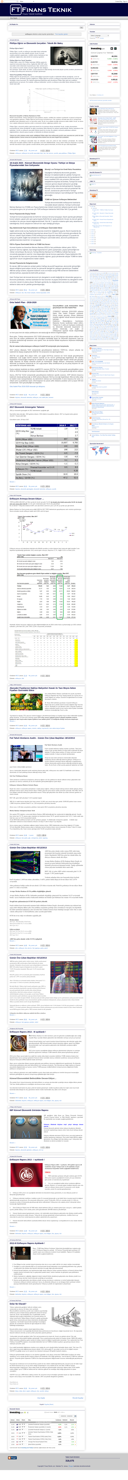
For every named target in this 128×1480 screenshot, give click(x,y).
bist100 (109, 277)
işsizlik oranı (104, 305)
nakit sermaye (114, 320)
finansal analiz (114, 296)
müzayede (108, 320)
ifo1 (91, 302)
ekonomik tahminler (26, 397)
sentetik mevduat (96, 329)
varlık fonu (109, 337)
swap (109, 330)
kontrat (97, 310)
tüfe (23, 678)
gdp (105, 299)
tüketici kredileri (113, 334)
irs (107, 303)
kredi (91, 311)
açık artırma (110, 273)
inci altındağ (99, 303)
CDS (96, 284)
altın (16, 948)
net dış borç (96, 321)
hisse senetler (113, 301)
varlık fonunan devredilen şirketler (96, 338)
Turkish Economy (96, 417)
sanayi (110, 327)
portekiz (32, 1022)
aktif (113, 273)
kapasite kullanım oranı (94, 307)
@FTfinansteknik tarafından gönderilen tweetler (101, 100)
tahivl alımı (97, 331)
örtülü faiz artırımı (111, 322)
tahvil (40, 838)
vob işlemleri (116, 338)
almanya (94, 274)
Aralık (93, 208)
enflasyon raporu (26, 728)
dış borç (101, 285)
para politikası (63, 153)
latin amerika (98, 313)
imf (40, 1150)
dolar (20, 1391)
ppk (29, 838)
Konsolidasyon (92, 310)
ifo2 (94, 302)
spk (103, 330)
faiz (45, 153)
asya (91, 275)
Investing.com (100, 95)
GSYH (104, 300)
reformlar (116, 326)
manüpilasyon (98, 316)
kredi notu (110, 311)
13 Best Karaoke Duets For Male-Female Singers (103, 375)
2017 (92, 231)
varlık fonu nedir (115, 337)
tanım (107, 331)
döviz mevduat (108, 286)
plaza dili (102, 325)
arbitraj (117, 274)
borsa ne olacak (103, 279)
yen (97, 339)
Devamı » (12, 482)
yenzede (101, 339)
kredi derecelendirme (97, 311)
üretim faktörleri (92, 337)
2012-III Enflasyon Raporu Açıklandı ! (27, 1243)
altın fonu (103, 274)
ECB (97, 287)
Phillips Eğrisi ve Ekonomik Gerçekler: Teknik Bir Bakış (36, 43)
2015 (92, 235)
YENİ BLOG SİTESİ (96, 380)
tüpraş (95, 336)
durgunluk (92, 287)
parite (26, 838)
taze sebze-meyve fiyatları (57, 728)
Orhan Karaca (95, 391)
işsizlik (56, 153)
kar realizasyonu (112, 307)
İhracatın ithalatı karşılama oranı (106, 302)
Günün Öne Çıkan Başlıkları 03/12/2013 (28, 958)
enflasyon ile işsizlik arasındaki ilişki (32, 153)
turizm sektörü (114, 333)
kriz (90, 312)
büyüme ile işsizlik (96, 282)
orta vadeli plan (43, 397)
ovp (104, 322)
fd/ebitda (98, 296)
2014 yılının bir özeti (96, 398)
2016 (92, 233)
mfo (90, 319)
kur (42, 1150)
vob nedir (93, 339)
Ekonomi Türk (95, 373)
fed (25, 292)
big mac (98, 277)
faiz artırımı (49, 153)
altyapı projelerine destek (110, 274)
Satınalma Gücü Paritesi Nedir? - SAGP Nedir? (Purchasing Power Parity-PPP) (107, 118)
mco (109, 316)
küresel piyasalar (41, 292)
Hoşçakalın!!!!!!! (95, 426)
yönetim (105, 339)
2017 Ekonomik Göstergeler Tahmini (27, 407)
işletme (116, 303)
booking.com (92, 279)
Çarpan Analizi (101, 284)
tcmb (48, 292)
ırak (117, 301)
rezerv (92, 327)
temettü (91, 333)
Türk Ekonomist (96, 431)
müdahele (103, 320)
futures (108, 297)
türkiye (47, 1391)
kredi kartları (105, 311)
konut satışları (31, 292)
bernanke (115, 276)
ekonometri (101, 287)
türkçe (99, 336)
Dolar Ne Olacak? (18, 1304)
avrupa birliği (100, 275)
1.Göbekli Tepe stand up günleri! (99, 386)
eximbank (109, 294)
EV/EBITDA (92, 294)
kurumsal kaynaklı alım (108, 312)
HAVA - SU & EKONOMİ (97, 361)
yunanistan (113, 339)
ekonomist (101, 290)
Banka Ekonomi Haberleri (98, 403)
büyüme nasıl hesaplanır (106, 282)
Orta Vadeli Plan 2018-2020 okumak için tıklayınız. (27, 386)
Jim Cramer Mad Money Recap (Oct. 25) (101, 419)
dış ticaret (113, 285)
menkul (116, 316)
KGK (112, 308)
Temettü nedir (96, 333)
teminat (101, 333)
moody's (95, 319)
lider (116, 313)
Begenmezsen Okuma (97, 367)
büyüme (17, 397)
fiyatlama (99, 297)
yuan (109, 339)
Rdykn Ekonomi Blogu (97, 411)
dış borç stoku (107, 285)
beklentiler (18, 1100)
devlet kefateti (96, 285)
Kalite (111, 306)
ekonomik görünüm (26, 1150)
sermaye (102, 329)
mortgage (100, 319)
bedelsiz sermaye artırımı (100, 276)
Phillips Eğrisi (72, 153)
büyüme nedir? (115, 282)
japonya (37, 948)
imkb (95, 303)
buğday (109, 279)
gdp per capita (110, 299)
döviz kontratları (100, 286)
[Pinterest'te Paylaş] (49, 151)
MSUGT (110, 319)
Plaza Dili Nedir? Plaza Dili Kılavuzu (106, 108)
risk (60, 1100)
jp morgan (101, 306)
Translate (102, 38)
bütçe (16, 1391)
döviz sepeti (26, 1391)
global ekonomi (98, 300)
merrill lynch (109, 318)
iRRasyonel (94, 385)
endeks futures (108, 290)
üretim (115, 336)
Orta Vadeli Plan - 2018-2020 (23, 302)
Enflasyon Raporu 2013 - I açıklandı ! (27, 1160)
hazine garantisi (101, 301)
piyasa (57, 1100)
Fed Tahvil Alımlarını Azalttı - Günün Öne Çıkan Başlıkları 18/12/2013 (42, 738)
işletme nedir (92, 305)
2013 (92, 239)
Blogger (71, 1466)
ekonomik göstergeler (27, 489)
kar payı (100, 307)
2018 (92, 229)
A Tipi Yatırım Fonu (99, 273)
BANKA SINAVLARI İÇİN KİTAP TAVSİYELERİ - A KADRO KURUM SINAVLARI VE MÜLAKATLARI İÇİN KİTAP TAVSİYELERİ (103, 406)
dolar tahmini (93, 286)
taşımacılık (45, 728)
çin (111, 284)
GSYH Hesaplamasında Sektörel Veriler (107, 145)
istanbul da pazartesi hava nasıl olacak (101, 362)
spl (105, 330)
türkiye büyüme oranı (108, 336)
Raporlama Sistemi (93, 326)
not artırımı (101, 321)
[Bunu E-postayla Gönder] (41, 151)
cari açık (92, 284)
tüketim (91, 336)
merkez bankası (101, 318)
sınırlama (92, 330)
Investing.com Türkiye (27, 1447)
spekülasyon (98, 330)
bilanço (104, 277)
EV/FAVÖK (98, 294)
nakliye (39, 728)
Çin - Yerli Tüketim (96, 357)
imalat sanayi (116, 302)
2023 (92, 206)
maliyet (92, 316)
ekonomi (107, 287)
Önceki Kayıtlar (77, 1398)
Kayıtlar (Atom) (48, 1404)
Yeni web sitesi (95, 392)
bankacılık (105, 275)
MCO (17, 150)
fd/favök (103, 296)
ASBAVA (94, 379)
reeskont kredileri (109, 326)
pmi (107, 325)
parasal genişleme (99, 324)
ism (110, 303)
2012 (92, 241)
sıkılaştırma (34, 838)
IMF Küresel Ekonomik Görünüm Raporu (29, 1110)
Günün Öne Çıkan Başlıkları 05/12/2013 (28, 848)
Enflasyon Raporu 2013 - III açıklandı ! (28, 1032)
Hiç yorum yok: (33, 150)
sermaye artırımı (109, 329)
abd (105, 273)
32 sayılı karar (92, 273)
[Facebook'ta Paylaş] (47, 151)
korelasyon (110, 310)
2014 (92, 237)
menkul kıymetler (93, 318)
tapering (45, 838)
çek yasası (107, 284)
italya (109, 305)
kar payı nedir (105, 307)
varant (104, 337)
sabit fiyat (100, 327)
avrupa (95, 275)
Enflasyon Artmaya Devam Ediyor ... (27, 499)
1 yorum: (31, 835)
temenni (51, 397)
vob (111, 338)
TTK (105, 333)
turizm (109, 333)
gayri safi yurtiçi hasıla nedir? (98, 299)
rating (103, 326)
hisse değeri (107, 301)
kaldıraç (106, 306)
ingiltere (104, 303)
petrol (46, 948)
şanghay (113, 330)
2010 (92, 243)
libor (102, 313)
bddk (109, 275)
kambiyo (115, 306)
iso (112, 303)
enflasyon (18, 153)
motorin (34, 728)
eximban (104, 294)
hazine (95, 301)
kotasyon (115, 310)
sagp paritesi (105, 327)
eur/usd (100, 292)
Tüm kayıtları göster (61, 34)
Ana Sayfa (13, 18)
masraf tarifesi (104, 316)
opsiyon (108, 321)
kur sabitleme (99, 312)
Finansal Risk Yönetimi (97, 397)
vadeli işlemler (99, 337)
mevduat (115, 318)
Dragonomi (94, 355)
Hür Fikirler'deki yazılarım (97, 413)
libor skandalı (112, 313)
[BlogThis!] (43, 151)
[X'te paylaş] (45, 151)
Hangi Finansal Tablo (111, 300)
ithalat (113, 305)
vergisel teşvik (106, 338)
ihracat (97, 302)
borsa (97, 279)
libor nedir (106, 313)
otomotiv (99, 322)
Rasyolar (99, 326)
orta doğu (113, 321)
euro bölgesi (47, 1100)
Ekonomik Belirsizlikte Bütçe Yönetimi (100, 368)
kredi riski (115, 311)
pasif (112, 324)
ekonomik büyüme (114, 287)
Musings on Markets (97, 348)
